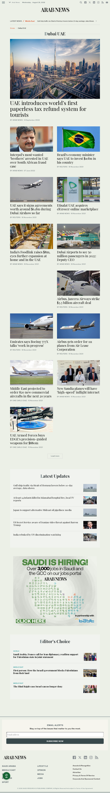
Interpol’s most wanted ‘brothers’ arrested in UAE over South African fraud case (29, 160)
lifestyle (42, 766)
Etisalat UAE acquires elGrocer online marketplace (78, 207)
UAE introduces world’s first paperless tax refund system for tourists (48, 108)
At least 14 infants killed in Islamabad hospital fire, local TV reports (43, 499)
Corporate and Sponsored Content (86, 779)
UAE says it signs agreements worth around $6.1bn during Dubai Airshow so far (31, 209)
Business (7, 778)
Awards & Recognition (81, 766)
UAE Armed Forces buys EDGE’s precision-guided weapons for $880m (28, 439)
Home (12, 28)
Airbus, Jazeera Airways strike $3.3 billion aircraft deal (78, 301)
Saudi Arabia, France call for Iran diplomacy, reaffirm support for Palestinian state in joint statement (45, 655)
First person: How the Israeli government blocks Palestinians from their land (45, 672)
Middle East (30, 21)
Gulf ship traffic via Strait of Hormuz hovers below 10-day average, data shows (65, 21)
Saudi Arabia (9, 766)
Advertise (76, 772)
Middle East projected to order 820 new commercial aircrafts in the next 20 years (31, 392)
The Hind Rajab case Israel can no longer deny (37, 686)
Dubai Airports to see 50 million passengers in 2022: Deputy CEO (76, 256)
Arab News (16, 2)
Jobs (40, 778)
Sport (5, 782)
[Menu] (3, 2)
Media (40, 774)
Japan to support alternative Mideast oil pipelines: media (42, 509)
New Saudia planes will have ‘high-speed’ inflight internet (78, 390)
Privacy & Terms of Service (83, 776)
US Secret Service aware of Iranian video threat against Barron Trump (45, 523)
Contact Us (77, 769)
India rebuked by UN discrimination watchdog (37, 534)
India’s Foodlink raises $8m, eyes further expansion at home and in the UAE (30, 256)
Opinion (41, 770)
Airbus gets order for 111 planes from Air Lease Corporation (74, 345)
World (16, 651)
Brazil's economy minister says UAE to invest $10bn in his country (76, 158)
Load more (55, 456)
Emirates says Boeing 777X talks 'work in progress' (29, 343)
